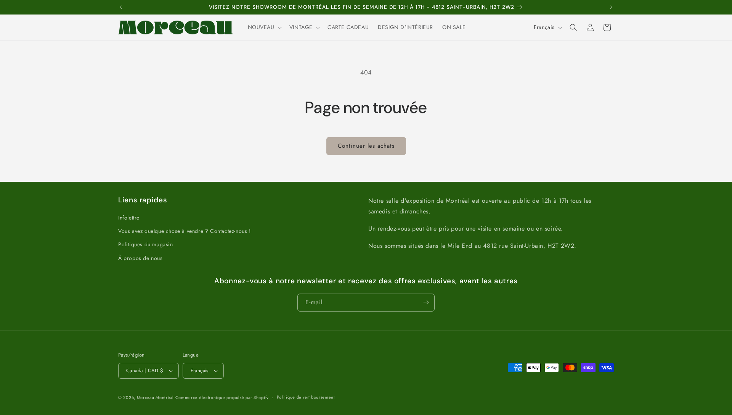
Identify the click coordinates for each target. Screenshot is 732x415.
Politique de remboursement (306, 397)
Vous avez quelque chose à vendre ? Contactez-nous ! (184, 231)
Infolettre (129, 217)
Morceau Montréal (156, 397)
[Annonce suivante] (611, 7)
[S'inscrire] (425, 302)
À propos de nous (140, 258)
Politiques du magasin (145, 244)
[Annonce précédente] (120, 7)
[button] (264, 27)
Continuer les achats (366, 146)
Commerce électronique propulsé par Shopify (222, 397)
